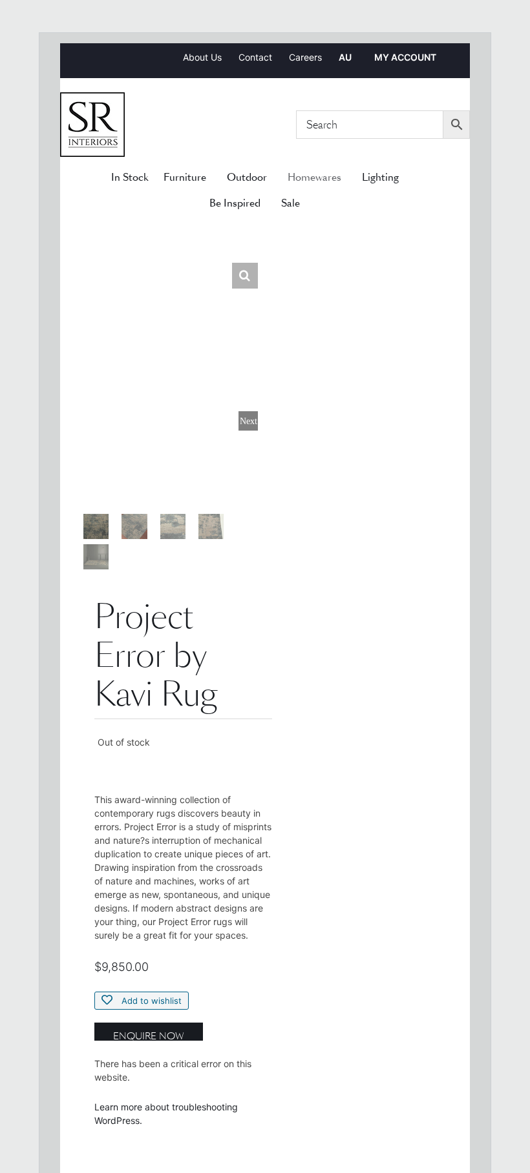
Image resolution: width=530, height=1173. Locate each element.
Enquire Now (148, 1035)
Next (248, 420)
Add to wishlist (150, 1000)
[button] (245, 276)
